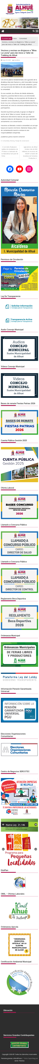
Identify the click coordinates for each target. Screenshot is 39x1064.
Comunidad (5, 141)
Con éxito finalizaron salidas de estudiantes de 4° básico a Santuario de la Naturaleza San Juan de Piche (10, 151)
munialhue (17, 60)
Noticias (12, 141)
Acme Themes (19, 1061)
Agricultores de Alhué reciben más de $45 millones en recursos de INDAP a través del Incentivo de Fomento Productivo (29, 152)
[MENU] (37, 31)
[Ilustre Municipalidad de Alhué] (19, 28)
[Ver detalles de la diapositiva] (19, 825)
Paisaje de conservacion (22, 141)
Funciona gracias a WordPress (11, 1058)
